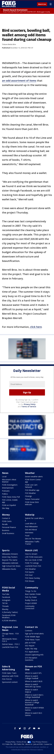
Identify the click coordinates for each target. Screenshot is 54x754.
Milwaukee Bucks (9, 569)
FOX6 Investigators (9, 485)
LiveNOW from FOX (33, 566)
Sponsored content (10, 682)
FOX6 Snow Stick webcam (32, 503)
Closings (28, 496)
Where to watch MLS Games (33, 714)
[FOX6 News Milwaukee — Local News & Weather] (9, 4)
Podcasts (6, 491)
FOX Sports (29, 572)
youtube (34, 728)
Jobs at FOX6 (30, 642)
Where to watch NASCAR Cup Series (33, 685)
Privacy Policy (30, 404)
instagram (25, 728)
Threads (5, 606)
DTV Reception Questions (31, 658)
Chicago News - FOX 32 (10, 634)
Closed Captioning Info (34, 654)
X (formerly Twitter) (10, 612)
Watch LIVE (31, 550)
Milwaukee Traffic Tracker (32, 542)
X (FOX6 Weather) (9, 620)
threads (29, 728)
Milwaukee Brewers (10, 554)
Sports (5, 550)
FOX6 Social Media (8, 589)
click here (36, 327)
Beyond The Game (9, 560)
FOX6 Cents (7, 521)
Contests (28, 630)
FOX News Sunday (32, 578)
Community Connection (29, 607)
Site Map (5, 508)
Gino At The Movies (33, 538)
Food (27, 535)
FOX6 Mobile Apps (32, 636)
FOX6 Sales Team (9, 673)
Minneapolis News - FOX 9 (10, 640)
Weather (30, 472)
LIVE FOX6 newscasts (33, 557)
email (39, 728)
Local (4, 476)
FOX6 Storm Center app (33, 480)
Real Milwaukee (31, 526)
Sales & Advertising (8, 668)
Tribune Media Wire (9, 44)
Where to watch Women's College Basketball (32, 702)
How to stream (31, 554)
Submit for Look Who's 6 (34, 519)
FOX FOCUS (7, 679)
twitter (20, 728)
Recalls (5, 524)
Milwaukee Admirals (10, 563)
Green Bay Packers (9, 557)
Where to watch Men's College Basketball (34, 696)
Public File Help (31, 648)
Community (31, 587)
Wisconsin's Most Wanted (9, 480)
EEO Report (29, 645)
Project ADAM (31, 603)
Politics (5, 494)
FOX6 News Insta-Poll (11, 497)
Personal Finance (9, 527)
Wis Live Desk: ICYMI (33, 560)
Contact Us (31, 626)
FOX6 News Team (32, 639)
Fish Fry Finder (31, 597)
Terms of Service (28, 406)
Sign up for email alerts (34, 633)
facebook (15, 728)
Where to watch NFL (33, 673)
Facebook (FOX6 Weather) (8, 616)
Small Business (8, 533)
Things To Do (30, 591)
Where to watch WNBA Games (34, 709)
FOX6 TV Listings (32, 563)
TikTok (5, 603)
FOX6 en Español (9, 505)
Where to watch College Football (31, 677)
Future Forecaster (32, 499)
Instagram (6, 600)
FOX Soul (28, 575)
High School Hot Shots (11, 566)
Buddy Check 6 (31, 600)
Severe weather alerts (34, 476)
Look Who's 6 (30, 523)
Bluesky (5, 609)
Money (6, 514)
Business (5, 530)
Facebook (6, 597)
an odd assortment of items (19, 80)
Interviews (29, 532)
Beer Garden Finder (33, 594)
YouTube (5, 594)
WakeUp (29, 514)
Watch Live (42, 4)
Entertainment (8, 488)
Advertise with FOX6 (10, 676)
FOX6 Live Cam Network (31, 486)
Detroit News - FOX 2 (10, 644)
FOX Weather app (32, 490)
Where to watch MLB (33, 681)
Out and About (31, 529)
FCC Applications (32, 651)
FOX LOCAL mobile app (10, 501)
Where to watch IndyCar (31, 690)
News (5, 472)
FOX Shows (29, 581)
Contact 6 (6, 518)
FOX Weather (30, 493)
